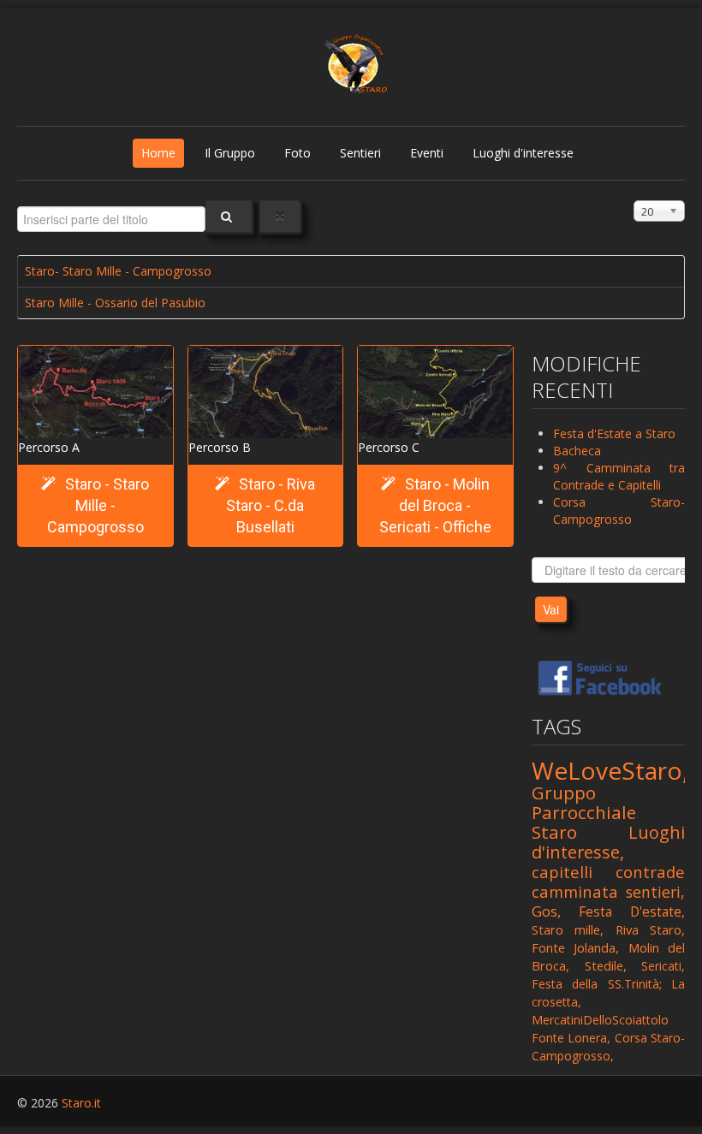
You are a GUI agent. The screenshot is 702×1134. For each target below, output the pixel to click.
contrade (650, 871)
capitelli (562, 871)
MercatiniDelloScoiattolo (600, 1020)
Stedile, (606, 965)
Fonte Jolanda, (575, 947)
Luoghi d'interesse (523, 153)
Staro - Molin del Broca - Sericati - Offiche (435, 505)
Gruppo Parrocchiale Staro (584, 812)
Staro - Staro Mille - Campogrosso (98, 505)
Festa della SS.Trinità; (597, 984)
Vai (551, 609)
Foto (297, 153)
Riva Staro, (650, 929)
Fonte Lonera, (571, 1038)
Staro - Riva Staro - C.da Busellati (270, 505)
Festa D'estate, (632, 911)
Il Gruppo (230, 153)
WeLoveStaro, (610, 770)
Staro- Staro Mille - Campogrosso (118, 271)
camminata (575, 891)
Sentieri (360, 153)
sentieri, (655, 892)
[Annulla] (279, 216)
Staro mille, (568, 929)
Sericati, (663, 966)
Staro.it (81, 1103)
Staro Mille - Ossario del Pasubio (115, 302)
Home (158, 153)
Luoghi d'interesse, (608, 842)
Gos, (546, 911)
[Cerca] (228, 216)
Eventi (426, 153)
